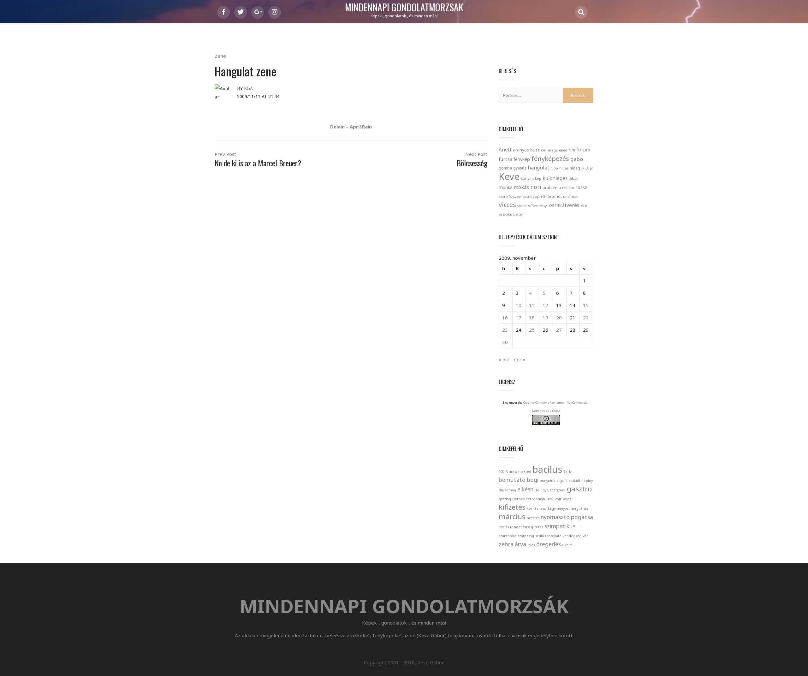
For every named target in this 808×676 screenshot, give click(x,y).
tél (543, 196)
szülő (539, 536)
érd (584, 205)
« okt (504, 359)
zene (554, 205)
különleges (555, 178)
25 (532, 330)
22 (586, 317)
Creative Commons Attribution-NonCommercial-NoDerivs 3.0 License (556, 406)
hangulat (538, 167)
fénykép (522, 159)
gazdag (505, 499)
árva (520, 544)
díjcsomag (507, 490)
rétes (538, 527)
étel (519, 214)
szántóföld (507, 536)
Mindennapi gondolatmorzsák (404, 7)
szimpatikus (559, 526)
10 (518, 305)
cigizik (562, 480)
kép (538, 178)
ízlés (531, 545)
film (571, 150)
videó (522, 205)
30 (505, 342)
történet (554, 196)
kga (248, 88)
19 (545, 317)
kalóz (566, 499)
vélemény (537, 205)
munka (506, 187)
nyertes (533, 518)
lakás (574, 178)
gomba (505, 168)
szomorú (521, 196)
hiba (554, 168)
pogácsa (582, 517)
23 (505, 330)
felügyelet (544, 490)
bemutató (512, 479)
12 (545, 305)
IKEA (585, 168)
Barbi (567, 471)
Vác (585, 536)
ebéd (563, 150)
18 (532, 317)
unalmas (570, 196)
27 (559, 330)
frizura (560, 490)
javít (558, 499)
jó (591, 168)
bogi (532, 479)
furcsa (505, 159)
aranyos (521, 150)
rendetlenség (521, 527)
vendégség (572, 536)
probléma (552, 187)
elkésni (526, 489)
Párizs (504, 527)
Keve (509, 176)
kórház (532, 508)
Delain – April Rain (351, 126)
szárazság (526, 536)
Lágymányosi (558, 508)
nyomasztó (555, 517)
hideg (575, 167)
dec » (520, 359)
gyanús (519, 168)
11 (532, 305)
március (512, 516)
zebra (506, 544)
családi (574, 480)
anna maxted (520, 471)
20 (559, 317)
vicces (507, 204)
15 (586, 305)
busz (535, 150)
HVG (549, 499)
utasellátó (553, 536)
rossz (581, 187)
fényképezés (550, 158)
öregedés (548, 544)
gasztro (579, 489)
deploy (587, 480)
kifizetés (512, 507)
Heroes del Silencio (528, 499)
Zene (220, 56)
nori (535, 187)
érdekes (507, 214)
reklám (568, 187)
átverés (570, 205)
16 (505, 317)
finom (583, 149)
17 (518, 317)
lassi (543, 508)
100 (501, 471)
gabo (576, 159)
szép (535, 196)
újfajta (567, 545)
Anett (505, 149)
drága (553, 150)
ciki (544, 150)
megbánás (579, 508)
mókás (521, 187)
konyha (527, 178)
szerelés (505, 196)
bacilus (547, 469)
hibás (563, 168)
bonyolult (548, 480)
